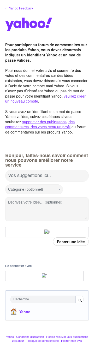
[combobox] (44, 299)
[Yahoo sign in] (47, 232)
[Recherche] (79, 300)
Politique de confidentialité (42, 340)
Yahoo (25, 311)
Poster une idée (71, 241)
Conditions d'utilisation (30, 336)
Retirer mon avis (71, 340)
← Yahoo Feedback (19, 8)
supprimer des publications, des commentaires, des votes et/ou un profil (40, 124)
